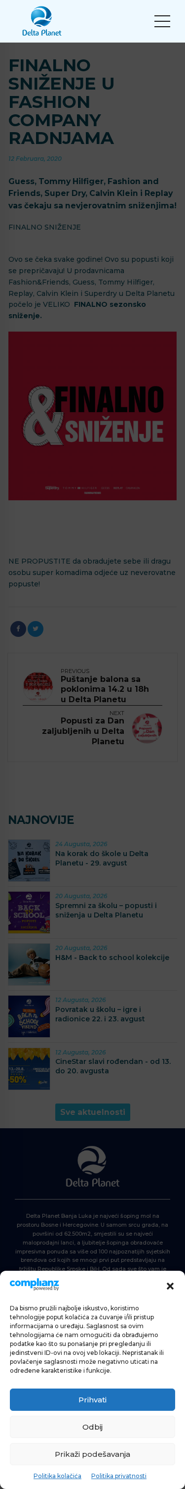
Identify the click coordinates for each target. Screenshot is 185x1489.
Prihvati (92, 1399)
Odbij (92, 1427)
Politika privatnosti (119, 1476)
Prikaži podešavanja (92, 1454)
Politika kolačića (57, 1476)
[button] (170, 1286)
